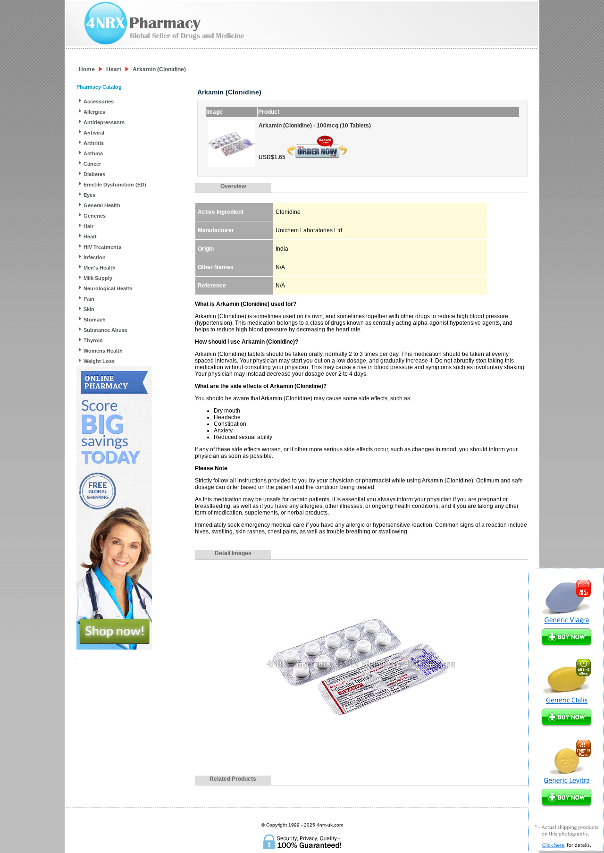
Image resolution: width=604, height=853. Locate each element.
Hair (88, 226)
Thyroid (93, 340)
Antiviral (94, 132)
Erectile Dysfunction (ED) (115, 184)
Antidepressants (104, 122)
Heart (113, 69)
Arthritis (94, 143)
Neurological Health (108, 288)
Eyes (89, 195)
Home (87, 69)
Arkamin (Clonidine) (159, 69)
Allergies (94, 112)
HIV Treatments (102, 247)
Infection (95, 257)
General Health (102, 205)
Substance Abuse (105, 330)
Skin (89, 309)
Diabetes (94, 174)
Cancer (92, 164)
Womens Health (103, 351)
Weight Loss (99, 361)
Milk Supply (98, 278)
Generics (95, 216)
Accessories (99, 101)
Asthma (93, 153)
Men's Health (100, 267)
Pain (89, 299)
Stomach (95, 319)
